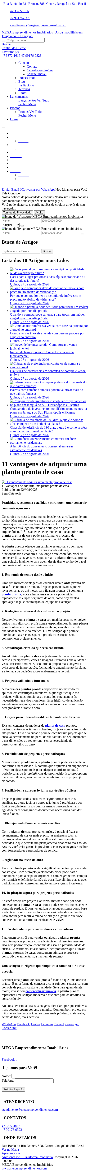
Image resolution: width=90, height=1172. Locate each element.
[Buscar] (3, 41)
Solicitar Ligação (13, 1089)
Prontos (23, 111)
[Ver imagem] (37, 482)
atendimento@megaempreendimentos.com (38, 25)
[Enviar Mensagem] (82, 233)
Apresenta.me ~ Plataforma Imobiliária (27, 1157)
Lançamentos (27, 100)
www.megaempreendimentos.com (24, 1168)
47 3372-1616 (19, 11)
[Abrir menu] (3, 126)
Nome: (6, 1076)
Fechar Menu (27, 104)
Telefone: (8, 1080)
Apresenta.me (11, 1153)
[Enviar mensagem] (22, 225)
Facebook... (9, 1059)
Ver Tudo (43, 100)
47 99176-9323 (20, 18)
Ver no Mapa (10, 1149)
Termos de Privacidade (17, 212)
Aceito (39, 212)
